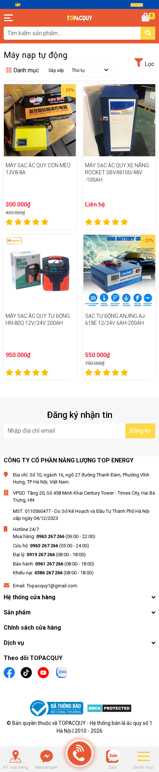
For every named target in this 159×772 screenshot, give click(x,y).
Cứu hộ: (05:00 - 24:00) (51, 545)
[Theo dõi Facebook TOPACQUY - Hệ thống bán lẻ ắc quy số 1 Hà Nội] (9, 671)
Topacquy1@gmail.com (52, 585)
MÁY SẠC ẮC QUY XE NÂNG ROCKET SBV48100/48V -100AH (117, 172)
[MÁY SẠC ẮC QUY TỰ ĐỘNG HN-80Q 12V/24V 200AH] (40, 271)
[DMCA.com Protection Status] (109, 709)
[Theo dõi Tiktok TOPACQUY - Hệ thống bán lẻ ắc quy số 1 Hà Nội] (26, 671)
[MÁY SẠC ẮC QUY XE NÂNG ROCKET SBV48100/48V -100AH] (119, 120)
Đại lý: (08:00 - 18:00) (49, 554)
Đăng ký (140, 430)
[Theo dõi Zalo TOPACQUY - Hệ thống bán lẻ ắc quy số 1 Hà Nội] (62, 671)
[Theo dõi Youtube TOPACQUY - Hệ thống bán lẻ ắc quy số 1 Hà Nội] (43, 671)
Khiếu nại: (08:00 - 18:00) (53, 572)
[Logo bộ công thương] (57, 709)
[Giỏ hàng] (146, 18)
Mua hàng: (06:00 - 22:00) (54, 536)
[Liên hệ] (46, 756)
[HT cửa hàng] (15, 756)
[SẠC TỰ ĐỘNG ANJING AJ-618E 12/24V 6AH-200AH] (119, 271)
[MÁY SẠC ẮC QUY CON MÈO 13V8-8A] (40, 120)
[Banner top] (79, 4)
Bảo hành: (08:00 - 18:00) (53, 564)
